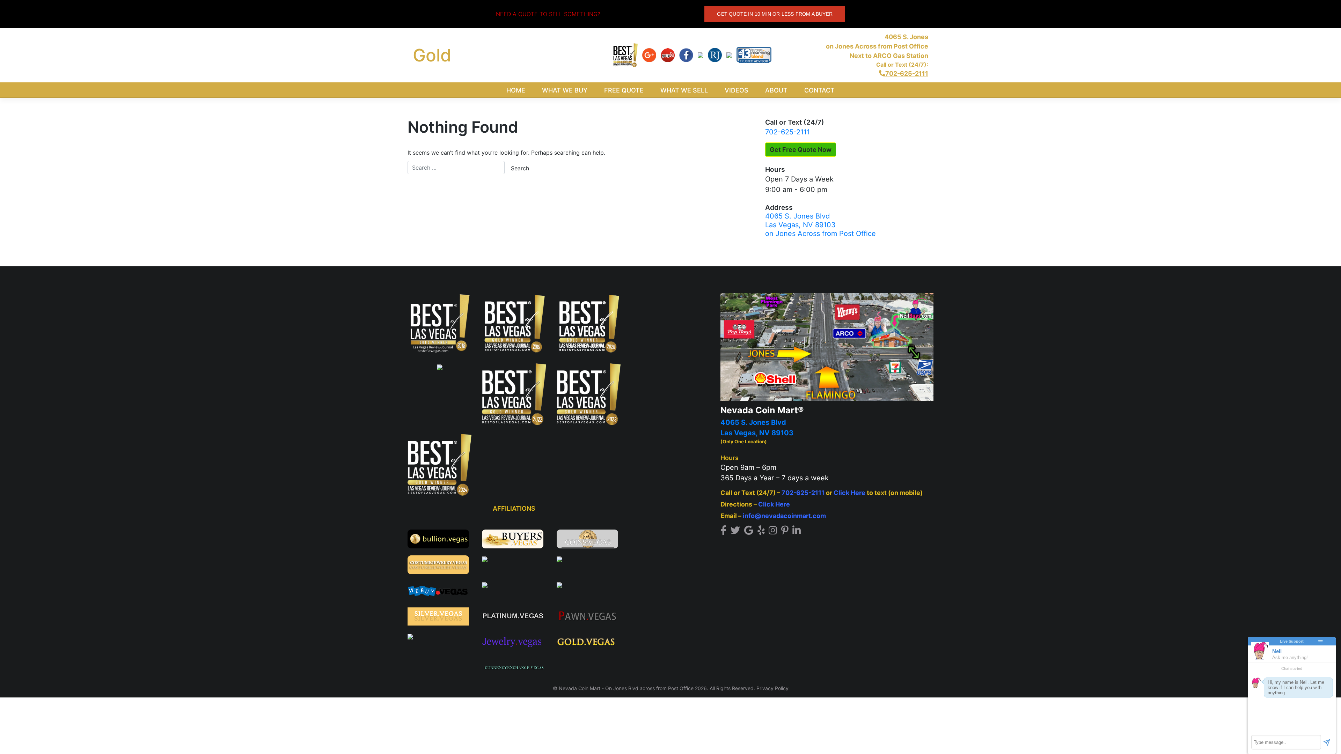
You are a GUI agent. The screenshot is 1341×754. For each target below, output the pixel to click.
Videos (736, 90)
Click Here (849, 492)
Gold (432, 55)
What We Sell (684, 90)
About (776, 90)
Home (515, 90)
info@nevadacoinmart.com (784, 515)
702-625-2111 (787, 132)
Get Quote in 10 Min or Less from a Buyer (775, 14)
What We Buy (564, 90)
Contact (819, 90)
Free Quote (624, 90)
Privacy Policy (772, 688)
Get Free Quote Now (800, 149)
